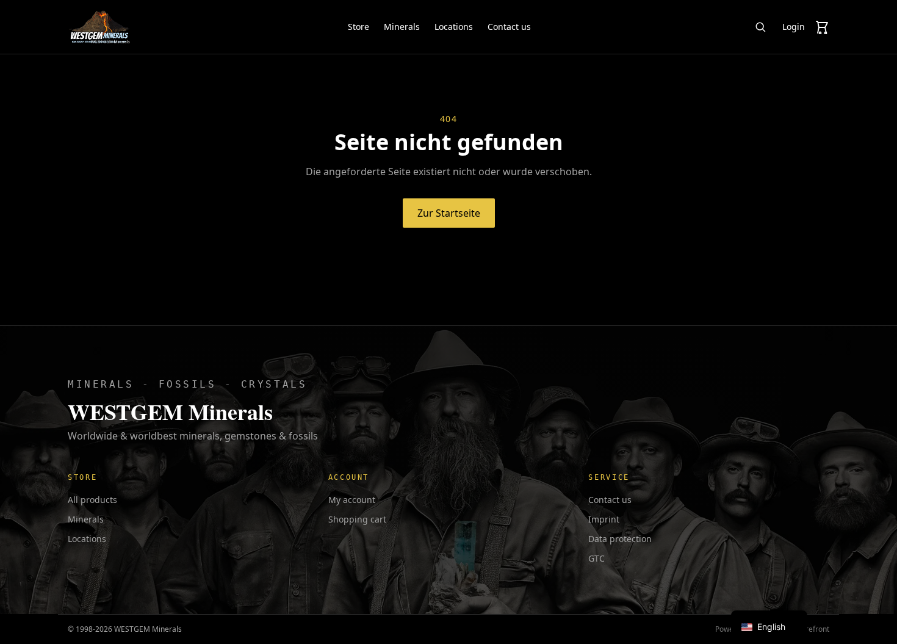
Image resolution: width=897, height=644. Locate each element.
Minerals (402, 26)
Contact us (509, 26)
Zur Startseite (448, 213)
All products (92, 499)
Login (793, 26)
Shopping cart (357, 519)
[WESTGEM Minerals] (99, 27)
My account (351, 499)
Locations (453, 26)
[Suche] (760, 27)
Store (358, 26)
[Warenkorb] (822, 27)
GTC (596, 558)
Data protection (620, 539)
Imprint (603, 519)
